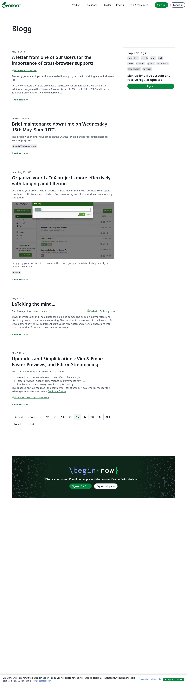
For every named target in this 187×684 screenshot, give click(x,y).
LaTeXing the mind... (33, 304)
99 (99, 417)
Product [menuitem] (75, 5)
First (18, 417)
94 (62, 417)
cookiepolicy (45, 680)
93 (55, 417)
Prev (31, 417)
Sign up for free (80, 486)
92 (47, 417)
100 (108, 417)
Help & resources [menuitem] (138, 5)
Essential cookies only (150, 679)
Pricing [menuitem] (120, 5)
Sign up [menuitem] (161, 5)
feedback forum (57, 391)
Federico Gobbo (39, 311)
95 (70, 417)
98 (92, 417)
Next (18, 424)
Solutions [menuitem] (92, 5)
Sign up (151, 86)
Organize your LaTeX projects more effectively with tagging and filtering (61, 180)
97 (85, 417)
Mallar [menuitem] (107, 5)
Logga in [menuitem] (178, 5)
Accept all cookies (173, 679)
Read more (20, 99)
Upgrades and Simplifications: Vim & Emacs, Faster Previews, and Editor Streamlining (59, 361)
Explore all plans (105, 486)
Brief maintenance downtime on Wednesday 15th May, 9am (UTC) (59, 127)
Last (31, 424)
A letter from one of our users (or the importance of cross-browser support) (52, 60)
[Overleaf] (11, 5)
